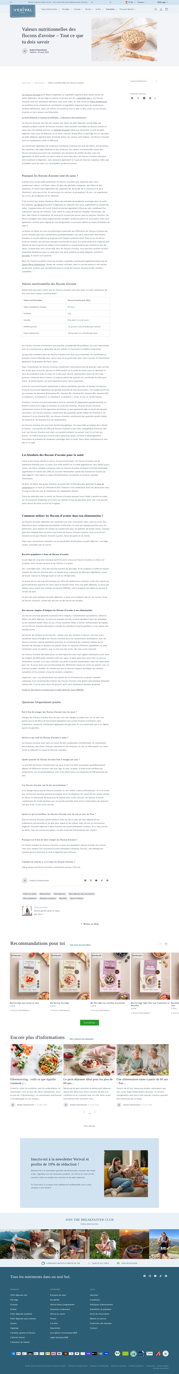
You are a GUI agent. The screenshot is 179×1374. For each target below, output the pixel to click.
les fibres (38, 204)
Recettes (63, 898)
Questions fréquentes (60, 1309)
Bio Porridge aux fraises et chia (24, 1003)
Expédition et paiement (100, 1309)
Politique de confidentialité (99, 1366)
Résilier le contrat (98, 1318)
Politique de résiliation (161, 1368)
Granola (14, 1304)
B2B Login (162, 2)
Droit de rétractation (99, 1314)
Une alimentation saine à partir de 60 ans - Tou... (142, 1081)
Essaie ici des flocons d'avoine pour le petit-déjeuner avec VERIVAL (53, 689)
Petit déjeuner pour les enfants (81, 894)
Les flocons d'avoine (31, 94)
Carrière (54, 1323)
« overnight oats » (84, 98)
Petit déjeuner (59, 894)
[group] (15, 1244)
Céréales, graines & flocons (22, 1332)
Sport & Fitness (76, 898)
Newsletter (55, 1328)
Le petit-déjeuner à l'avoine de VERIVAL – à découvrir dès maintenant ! (54, 117)
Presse (53, 1318)
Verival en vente (57, 1314)
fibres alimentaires (98, 101)
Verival (33, 1366)
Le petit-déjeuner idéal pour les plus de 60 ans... (88, 1081)
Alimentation (39, 83)
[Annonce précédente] (11, 2)
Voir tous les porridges (80, 944)
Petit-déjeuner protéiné (21, 1314)
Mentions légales (163, 1366)
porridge (26, 255)
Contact (93, 1328)
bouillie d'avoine (62, 130)
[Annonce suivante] (110, 2)
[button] (50, 9)
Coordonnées (150, 1366)
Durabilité (54, 1300)
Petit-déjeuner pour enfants (23, 1318)
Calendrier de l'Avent (20, 1342)
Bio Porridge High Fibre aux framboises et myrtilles (150, 1004)
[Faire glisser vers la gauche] (160, 943)
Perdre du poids (29, 894)
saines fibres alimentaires (33, 264)
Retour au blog (91, 923)
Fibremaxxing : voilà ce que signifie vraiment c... (33, 1081)
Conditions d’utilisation (119, 1366)
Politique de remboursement (78, 1366)
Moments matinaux (48, 898)
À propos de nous (58, 1295)
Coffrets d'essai (17, 1337)
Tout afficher (89, 1022)
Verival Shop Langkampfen (62, 1304)
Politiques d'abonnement (101, 1304)
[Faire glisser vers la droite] (166, 943)
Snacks (13, 1323)
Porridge (14, 1300)
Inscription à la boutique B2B (63, 1332)
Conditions (95, 1300)
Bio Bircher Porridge (59, 1003)
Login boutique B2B (59, 1337)
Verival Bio (26, 83)
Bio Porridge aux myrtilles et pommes (108, 1003)
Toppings (14, 1328)
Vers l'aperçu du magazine (82, 1039)
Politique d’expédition (136, 1366)
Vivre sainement (29, 898)
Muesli (13, 1309)
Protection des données (101, 1323)
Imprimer (94, 1295)
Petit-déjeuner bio (18, 1295)
